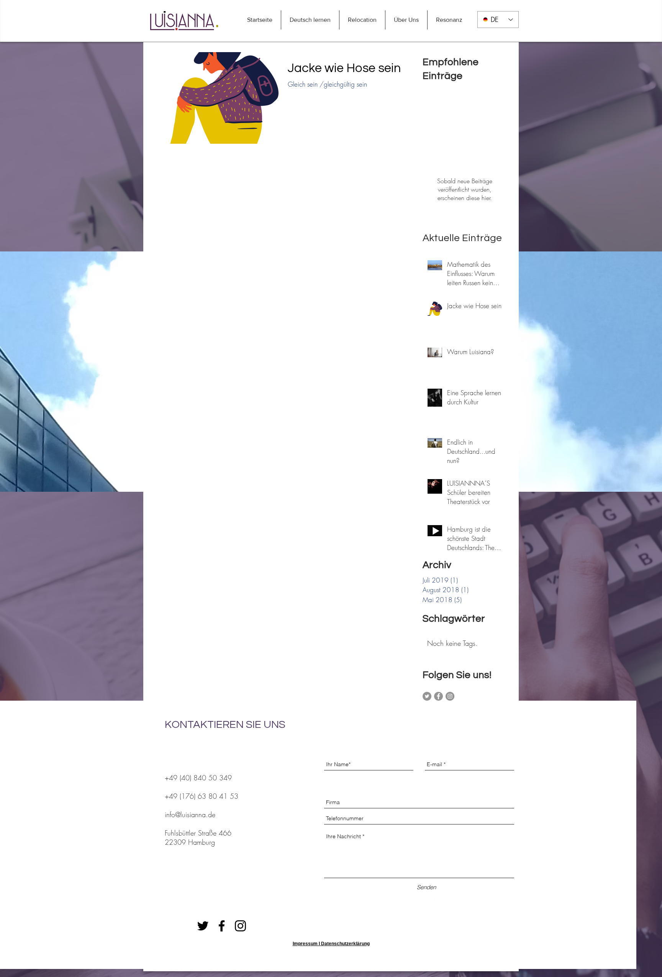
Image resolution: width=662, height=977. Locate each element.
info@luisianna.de (190, 814)
